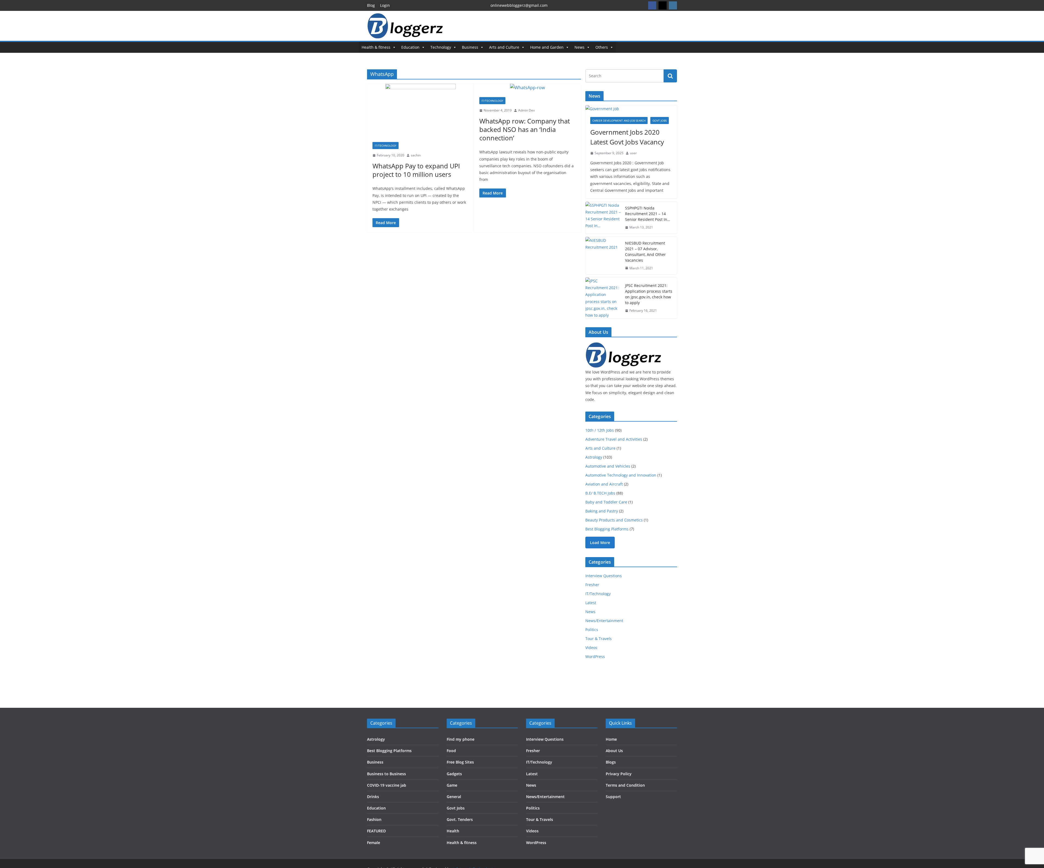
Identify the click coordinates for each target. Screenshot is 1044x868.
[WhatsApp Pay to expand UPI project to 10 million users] (420, 110)
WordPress (595, 656)
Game (452, 785)
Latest (590, 602)
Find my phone (460, 739)
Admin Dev (526, 110)
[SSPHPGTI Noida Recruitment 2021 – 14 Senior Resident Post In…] (603, 218)
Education (410, 47)
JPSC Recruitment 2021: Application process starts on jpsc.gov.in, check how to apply (648, 294)
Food (451, 750)
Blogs (611, 762)
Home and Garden (547, 47)
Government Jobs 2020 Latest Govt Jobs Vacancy (627, 137)
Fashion (374, 819)
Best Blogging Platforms (607, 529)
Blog (371, 5)
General (454, 796)
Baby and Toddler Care (606, 502)
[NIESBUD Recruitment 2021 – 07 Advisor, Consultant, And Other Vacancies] (603, 255)
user (633, 153)
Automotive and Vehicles (607, 466)
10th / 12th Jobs (599, 430)
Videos (591, 647)
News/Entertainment (604, 620)
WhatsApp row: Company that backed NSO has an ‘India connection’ (524, 129)
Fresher (592, 584)
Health (453, 830)
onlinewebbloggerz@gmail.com (519, 5)
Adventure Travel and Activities (613, 439)
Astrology (593, 457)
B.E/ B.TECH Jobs (600, 493)
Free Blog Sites (460, 762)
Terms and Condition (625, 785)
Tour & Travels (598, 638)
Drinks (373, 796)
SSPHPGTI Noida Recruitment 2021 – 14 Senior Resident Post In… (647, 213)
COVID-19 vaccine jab (386, 785)
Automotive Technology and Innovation (620, 475)
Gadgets (454, 773)
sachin (416, 155)
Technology (440, 47)
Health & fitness (376, 47)
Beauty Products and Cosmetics (614, 520)
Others (601, 47)
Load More (600, 542)
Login (385, 5)
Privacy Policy (619, 773)
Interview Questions (603, 575)
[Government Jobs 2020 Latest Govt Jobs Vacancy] (631, 108)
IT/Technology (385, 145)
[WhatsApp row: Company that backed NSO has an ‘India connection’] (527, 88)
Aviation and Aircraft (604, 484)
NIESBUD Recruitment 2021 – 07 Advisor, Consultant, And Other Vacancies (645, 251)
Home (611, 739)
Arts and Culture (504, 47)
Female (373, 842)
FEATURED (376, 830)
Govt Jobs (659, 120)
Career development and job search (618, 120)
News (579, 47)
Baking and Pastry (601, 511)
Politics (591, 629)
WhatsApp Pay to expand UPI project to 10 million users (416, 170)
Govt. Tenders (460, 819)
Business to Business (386, 773)
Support (613, 796)
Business (470, 47)
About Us (614, 750)
